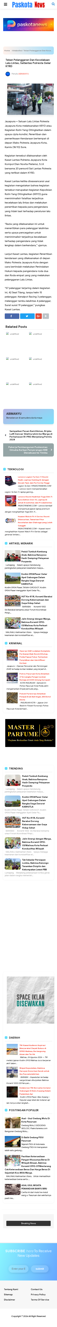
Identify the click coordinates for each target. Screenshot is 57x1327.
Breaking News (28, 1223)
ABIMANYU (13, 414)
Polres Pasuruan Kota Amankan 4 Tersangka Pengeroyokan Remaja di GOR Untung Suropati (34, 677)
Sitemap (8, 1294)
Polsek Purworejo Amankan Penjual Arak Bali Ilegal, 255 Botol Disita (35, 696)
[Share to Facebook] (12, 316)
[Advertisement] (28, 896)
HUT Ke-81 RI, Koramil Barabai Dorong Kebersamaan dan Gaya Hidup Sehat (36, 600)
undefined (14, 334)
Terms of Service (40, 1299)
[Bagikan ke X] (27, 316)
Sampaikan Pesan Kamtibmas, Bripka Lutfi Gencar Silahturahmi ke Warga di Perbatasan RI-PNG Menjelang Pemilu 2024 (31, 435)
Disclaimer (9, 1299)
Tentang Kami (11, 1289)
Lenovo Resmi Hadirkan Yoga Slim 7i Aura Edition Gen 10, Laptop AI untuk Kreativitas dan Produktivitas (35, 499)
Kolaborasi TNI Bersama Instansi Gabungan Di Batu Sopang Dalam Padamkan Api (35, 1091)
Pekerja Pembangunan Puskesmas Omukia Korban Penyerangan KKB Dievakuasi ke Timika (28, 450)
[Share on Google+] (38, 316)
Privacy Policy (38, 1294)
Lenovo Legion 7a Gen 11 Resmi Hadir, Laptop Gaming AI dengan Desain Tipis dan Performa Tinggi (33, 480)
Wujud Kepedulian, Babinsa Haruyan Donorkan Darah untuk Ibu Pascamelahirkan (34, 1071)
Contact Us (36, 1289)
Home (7, 50)
